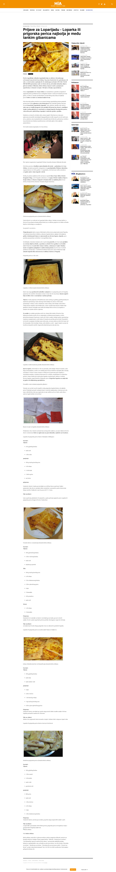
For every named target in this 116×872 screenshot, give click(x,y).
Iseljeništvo (46, 10)
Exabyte (45, 862)
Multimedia (69, 10)
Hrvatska (32, 10)
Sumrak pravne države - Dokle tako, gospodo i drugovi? (85, 195)
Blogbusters (89, 10)
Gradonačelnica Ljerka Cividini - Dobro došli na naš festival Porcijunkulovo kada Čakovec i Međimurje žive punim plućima (86, 150)
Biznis (52, 10)
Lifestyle (76, 10)
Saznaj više (83, 869)
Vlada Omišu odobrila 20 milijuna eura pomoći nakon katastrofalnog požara (85, 58)
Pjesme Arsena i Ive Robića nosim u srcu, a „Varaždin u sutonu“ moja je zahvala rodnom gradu (85, 131)
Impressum (25, 860)
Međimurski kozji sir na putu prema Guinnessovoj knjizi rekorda (85, 74)
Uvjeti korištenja (35, 860)
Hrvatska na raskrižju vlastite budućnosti (85, 96)
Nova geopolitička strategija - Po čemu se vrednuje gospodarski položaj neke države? (85, 106)
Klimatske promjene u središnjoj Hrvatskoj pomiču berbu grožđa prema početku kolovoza (85, 50)
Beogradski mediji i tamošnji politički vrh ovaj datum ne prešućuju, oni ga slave (85, 202)
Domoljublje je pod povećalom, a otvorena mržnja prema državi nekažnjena (85, 180)
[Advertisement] (58, 18)
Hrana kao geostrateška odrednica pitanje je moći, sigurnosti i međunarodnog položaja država (85, 116)
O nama (29, 860)
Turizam (63, 10)
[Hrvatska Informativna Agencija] (58, 4)
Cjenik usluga (41, 860)
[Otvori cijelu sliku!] (46, 57)
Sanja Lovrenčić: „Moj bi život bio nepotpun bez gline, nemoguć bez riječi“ (85, 140)
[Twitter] (101, 4)
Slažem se (73, 869)
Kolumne (82, 10)
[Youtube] (104, 4)
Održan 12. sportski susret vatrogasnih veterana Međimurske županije (85, 66)
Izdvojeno (25, 10)
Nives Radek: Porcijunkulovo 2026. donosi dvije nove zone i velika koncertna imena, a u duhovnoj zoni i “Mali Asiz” (85, 160)
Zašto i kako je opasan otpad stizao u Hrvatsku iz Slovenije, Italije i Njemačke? (85, 188)
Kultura (57, 10)
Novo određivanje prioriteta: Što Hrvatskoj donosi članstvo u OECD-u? (85, 88)
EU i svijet (38, 10)
